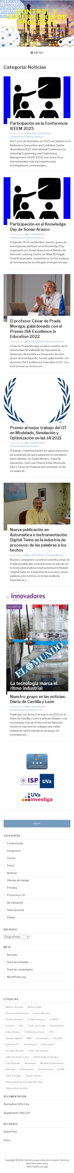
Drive (7, 1140)
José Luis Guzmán (38, 1050)
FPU (51, 1031)
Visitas (11, 917)
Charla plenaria (14, 1019)
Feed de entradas (17, 962)
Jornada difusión (15, 1050)
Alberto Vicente (14, 1007)
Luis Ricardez (13, 1063)
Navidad (10, 1069)
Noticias (39, 136)
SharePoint (10, 1131)
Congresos (29, 136)
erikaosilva (30, 133)
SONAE (61, 1069)
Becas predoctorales (17, 1013)
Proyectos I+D (35, 710)
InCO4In (58, 1038)
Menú (39, 52)
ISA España (47, 1044)
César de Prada (36, 1025)
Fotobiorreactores (35, 1031)
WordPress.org (16, 977)
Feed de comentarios (20, 969)
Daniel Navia (57, 1025)
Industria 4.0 (13, 1044)
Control (10, 1025)
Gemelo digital (14, 1038)
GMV (29, 1038)
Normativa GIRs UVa (16, 1104)
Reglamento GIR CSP (17, 1113)
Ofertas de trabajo (18, 880)
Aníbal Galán (34, 1007)
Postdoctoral (45, 1069)
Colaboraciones (36, 1019)
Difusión (50, 555)
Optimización (26, 1069)
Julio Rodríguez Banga (45, 1056)
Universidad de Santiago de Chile (24, 1081)
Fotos (10, 865)
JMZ (26, 234)
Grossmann (42, 1038)
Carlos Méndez (41, 1013)
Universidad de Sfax (17, 1088)
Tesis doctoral (15, 910)
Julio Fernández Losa (17, 1056)
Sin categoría (15, 902)
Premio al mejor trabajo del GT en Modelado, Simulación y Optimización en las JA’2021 (38, 432)
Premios (59, 341)
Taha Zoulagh (13, 1075)
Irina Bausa (30, 1044)
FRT (46, 1166)
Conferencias (17, 136)
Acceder (12, 954)
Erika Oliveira (13, 1031)
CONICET (54, 1019)
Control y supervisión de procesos (37, 17)
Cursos (11, 858)
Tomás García (33, 1075)
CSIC (21, 1025)
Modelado (30, 1063)
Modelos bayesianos (51, 1063)
